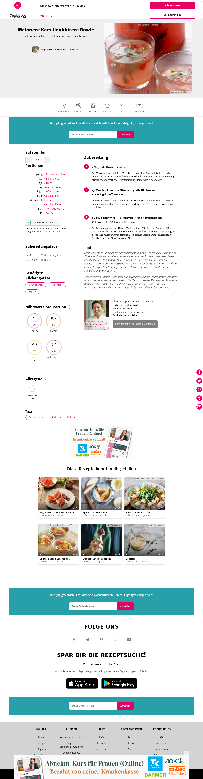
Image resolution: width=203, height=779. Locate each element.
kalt (54, 417)
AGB (162, 737)
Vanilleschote (51, 178)
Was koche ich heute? (71, 737)
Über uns (132, 737)
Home (41, 737)
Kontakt (101, 743)
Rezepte (41, 743)
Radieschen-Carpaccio (138, 512)
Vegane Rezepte (71, 752)
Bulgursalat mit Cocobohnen (55, 558)
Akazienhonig (51, 195)
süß (68, 417)
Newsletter (102, 749)
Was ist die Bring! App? (48, 231)
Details (43, 15)
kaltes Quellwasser (54, 208)
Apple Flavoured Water (95, 512)
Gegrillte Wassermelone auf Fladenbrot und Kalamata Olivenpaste (58, 512)
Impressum (162, 749)
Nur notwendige (172, 14)
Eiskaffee (130, 558)
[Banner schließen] (202, 2)
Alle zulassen (172, 5)
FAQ (101, 737)
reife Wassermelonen (55, 174)
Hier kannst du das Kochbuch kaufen (135, 323)
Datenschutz (162, 743)
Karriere (131, 749)
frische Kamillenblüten (52, 202)
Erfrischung (36, 417)
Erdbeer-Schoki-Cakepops (97, 558)
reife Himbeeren (53, 187)
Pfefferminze (51, 191)
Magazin (41, 749)
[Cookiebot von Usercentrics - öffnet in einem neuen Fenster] (18, 16)
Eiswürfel (49, 213)
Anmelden (125, 134)
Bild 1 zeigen (148, 91)
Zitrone (48, 183)
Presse (131, 743)
